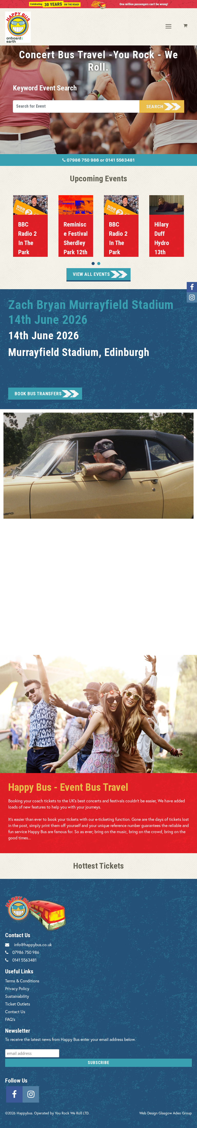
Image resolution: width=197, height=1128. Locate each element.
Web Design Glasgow (155, 1113)
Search (154, 106)
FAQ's (10, 1019)
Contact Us (15, 1011)
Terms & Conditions (22, 980)
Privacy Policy (17, 988)
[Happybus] (25, 27)
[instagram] (31, 1093)
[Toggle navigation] (169, 27)
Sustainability (17, 996)
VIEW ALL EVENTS (91, 274)
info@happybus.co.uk (33, 944)
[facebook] (14, 1093)
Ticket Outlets (17, 1004)
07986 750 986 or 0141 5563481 (100, 160)
